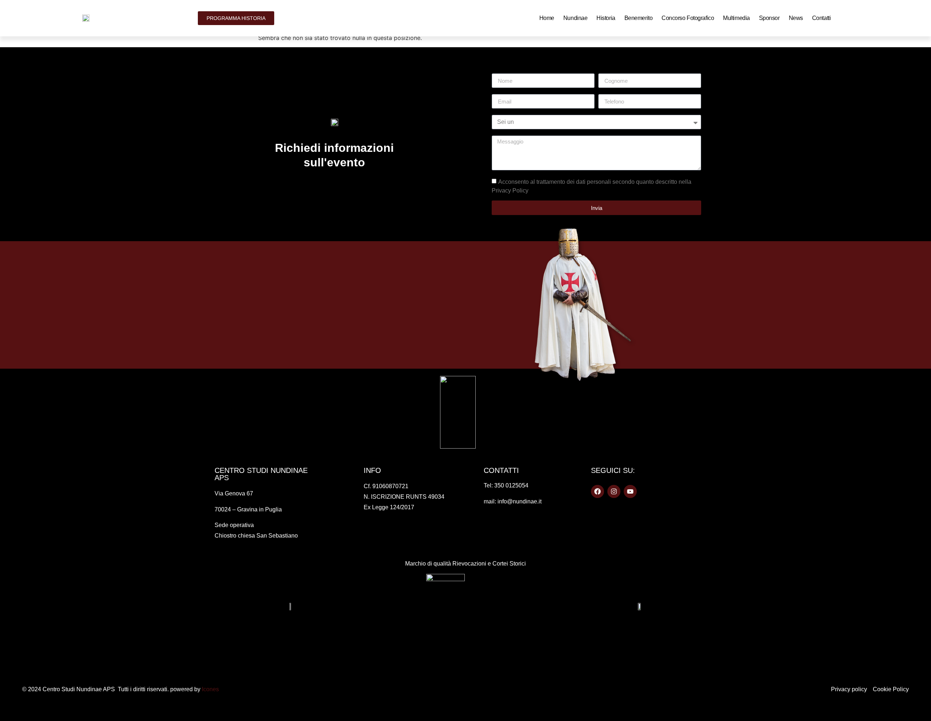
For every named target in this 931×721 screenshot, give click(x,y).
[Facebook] (597, 491)
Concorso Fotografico (688, 18)
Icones (210, 689)
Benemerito (638, 18)
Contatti (821, 18)
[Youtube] (630, 491)
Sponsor (769, 18)
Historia (605, 18)
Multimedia (736, 18)
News (796, 18)
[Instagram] (613, 491)
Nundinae (575, 18)
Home (546, 18)
